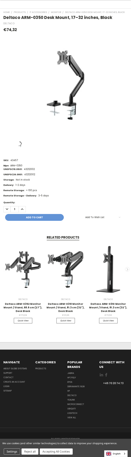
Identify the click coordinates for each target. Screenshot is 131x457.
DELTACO (71, 395)
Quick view (23, 320)
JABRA (70, 373)
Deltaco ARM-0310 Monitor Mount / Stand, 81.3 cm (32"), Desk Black (108, 307)
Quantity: (9, 202)
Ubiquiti (71, 408)
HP (68, 390)
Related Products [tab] (63, 237)
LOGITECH (72, 413)
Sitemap (7, 390)
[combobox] (116, 453)
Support (7, 373)
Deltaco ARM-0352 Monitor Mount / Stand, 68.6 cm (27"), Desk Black (23, 307)
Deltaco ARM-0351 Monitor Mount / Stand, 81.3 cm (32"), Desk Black (65, 307)
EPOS (69, 382)
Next (127, 269)
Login (6, 386)
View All (71, 417)
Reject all (30, 451)
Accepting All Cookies (56, 451)
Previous (4, 269)
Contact (8, 377)
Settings (12, 451)
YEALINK (71, 399)
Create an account (14, 381)
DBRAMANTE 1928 (76, 386)
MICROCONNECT (75, 404)
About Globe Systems (15, 368)
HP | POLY (71, 377)
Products (40, 368)
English (117, 453)
